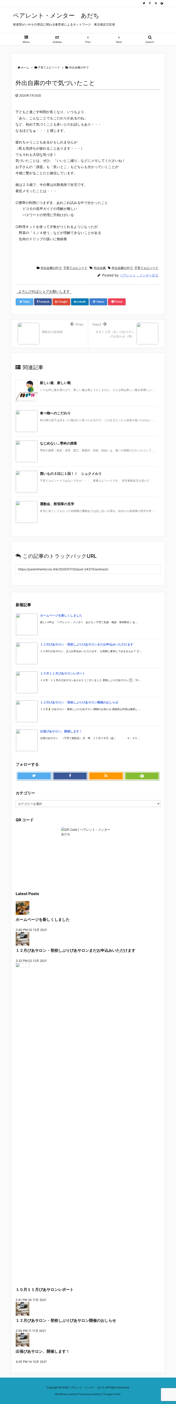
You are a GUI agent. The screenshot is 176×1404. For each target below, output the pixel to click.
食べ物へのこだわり (55, 413)
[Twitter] (144, 3)
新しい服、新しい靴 (55, 383)
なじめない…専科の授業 (58, 443)
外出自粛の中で (51, 268)
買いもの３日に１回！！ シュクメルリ (71, 473)
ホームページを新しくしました (61, 615)
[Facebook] (150, 3)
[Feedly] (162, 3)
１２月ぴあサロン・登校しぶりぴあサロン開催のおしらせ (79, 702)
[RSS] (156, 3)
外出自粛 (100, 268)
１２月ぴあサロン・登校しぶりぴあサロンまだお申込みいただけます (86, 644)
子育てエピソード (75, 268)
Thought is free (111, 1394)
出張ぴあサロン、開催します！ (61, 731)
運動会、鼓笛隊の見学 (57, 504)
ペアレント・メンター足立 (139, 275)
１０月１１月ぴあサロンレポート (62, 673)
